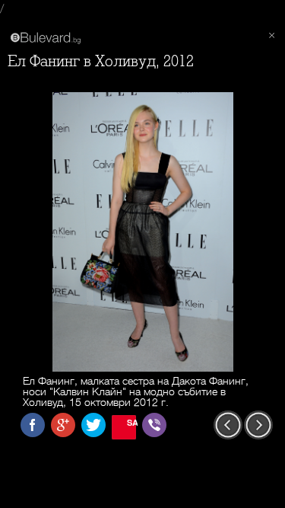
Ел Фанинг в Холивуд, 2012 (101, 61)
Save (131, 422)
